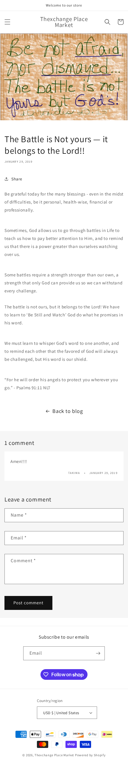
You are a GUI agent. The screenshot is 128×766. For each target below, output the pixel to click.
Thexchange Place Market (54, 755)
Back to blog (67, 411)
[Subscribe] (97, 653)
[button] (7, 21)
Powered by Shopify (90, 755)
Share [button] (16, 179)
